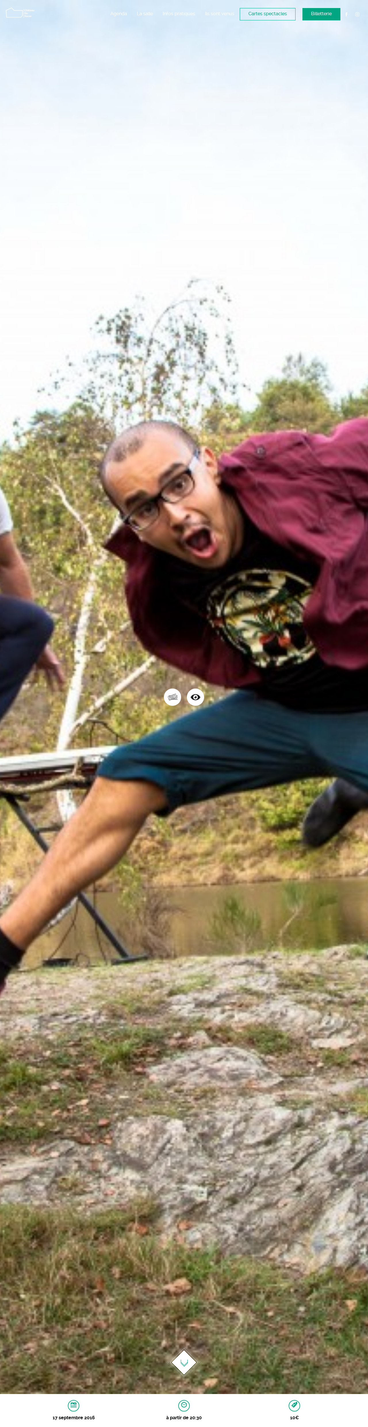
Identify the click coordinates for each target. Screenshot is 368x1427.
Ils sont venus (219, 13)
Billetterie (321, 13)
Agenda (118, 13)
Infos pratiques (179, 13)
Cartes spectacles (267, 13)
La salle (145, 13)
